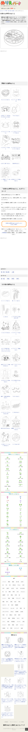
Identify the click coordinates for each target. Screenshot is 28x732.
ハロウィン (20, 486)
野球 (11, 628)
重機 (13, 598)
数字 (19, 614)
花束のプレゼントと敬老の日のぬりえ (5, 365)
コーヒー (22, 624)
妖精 (22, 628)
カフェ (4, 621)
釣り (23, 618)
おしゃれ (12, 608)
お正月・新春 (7, 458)
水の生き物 (7, 545)
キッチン (18, 621)
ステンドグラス (5, 611)
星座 (23, 621)
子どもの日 (7, 470)
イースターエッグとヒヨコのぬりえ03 (5, 413)
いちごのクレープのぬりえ (5, 148)
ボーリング (16, 628)
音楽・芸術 (20, 553)
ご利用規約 (7, 21)
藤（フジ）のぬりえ (16, 300)
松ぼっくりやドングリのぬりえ (16, 365)
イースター (7, 466)
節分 (23, 598)
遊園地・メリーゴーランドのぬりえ (16, 429)
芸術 (8, 621)
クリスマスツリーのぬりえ (16, 333)
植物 (13, 581)
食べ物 (3, 278)
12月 (20, 525)
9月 (7, 521)
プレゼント (23, 591)
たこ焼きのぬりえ (16, 412)
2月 (20, 506)
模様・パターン (7, 561)
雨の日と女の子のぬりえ (5, 428)
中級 (20, 569)
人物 (7, 534)
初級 (7, 569)
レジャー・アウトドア (20, 557)
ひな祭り (20, 462)
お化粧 (21, 611)
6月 (20, 514)
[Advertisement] (14, 66)
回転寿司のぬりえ (16, 163)
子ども (19, 585)
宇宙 (3, 614)
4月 (20, 510)
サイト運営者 (21, 721)
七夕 (7, 478)
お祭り (22, 581)
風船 (9, 618)
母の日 (20, 470)
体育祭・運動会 (7, 486)
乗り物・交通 (20, 545)
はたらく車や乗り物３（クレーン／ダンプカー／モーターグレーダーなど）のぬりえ (5, 350)
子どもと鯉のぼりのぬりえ (16, 381)
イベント (4, 581)
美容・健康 (20, 549)
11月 (7, 525)
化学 (17, 624)
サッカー (4, 624)
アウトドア (18, 598)
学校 (19, 601)
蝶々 (7, 601)
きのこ (18, 618)
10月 (20, 521)
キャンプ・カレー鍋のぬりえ (16, 100)
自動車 (4, 595)
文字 (3, 588)
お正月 (12, 588)
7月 (7, 518)
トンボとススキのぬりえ (5, 332)
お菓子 (8, 588)
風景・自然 (7, 541)
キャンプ (4, 618)
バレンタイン (7, 462)
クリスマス (7, 490)
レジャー (4, 598)
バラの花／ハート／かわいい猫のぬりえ (5, 445)
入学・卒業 (20, 466)
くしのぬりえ (5, 316)
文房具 (4, 628)
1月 (7, 506)
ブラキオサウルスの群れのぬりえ (5, 381)
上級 (13, 272)
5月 (7, 514)
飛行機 (17, 611)
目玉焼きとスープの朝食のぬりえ (16, 180)
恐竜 (11, 601)
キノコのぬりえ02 (16, 444)
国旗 (3, 601)
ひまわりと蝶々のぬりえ (5, 163)
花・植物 (7, 538)
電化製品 (13, 621)
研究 (9, 624)
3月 (7, 510)
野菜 (9, 598)
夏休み (11, 614)
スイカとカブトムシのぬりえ (5, 132)
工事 (16, 595)
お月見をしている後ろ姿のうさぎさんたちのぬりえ (5, 117)
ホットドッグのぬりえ (5, 300)
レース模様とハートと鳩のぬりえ (5, 180)
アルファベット (5, 608)
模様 (9, 591)
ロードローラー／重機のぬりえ (16, 349)
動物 (9, 581)
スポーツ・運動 (7, 557)
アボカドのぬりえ (16, 115)
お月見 (7, 482)
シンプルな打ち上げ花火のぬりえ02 (16, 317)
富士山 (12, 611)
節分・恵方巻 (20, 458)
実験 (13, 624)
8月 (20, 518)
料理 (13, 278)
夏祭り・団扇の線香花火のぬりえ (5, 397)
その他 (20, 561)
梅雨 (20, 474)
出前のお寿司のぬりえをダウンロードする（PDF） (14, 224)
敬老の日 (20, 482)
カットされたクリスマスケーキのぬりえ (16, 132)
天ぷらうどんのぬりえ (5, 99)
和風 (8, 278)
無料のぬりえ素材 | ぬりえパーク (14, 725)
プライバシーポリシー (14, 721)
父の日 (7, 474)
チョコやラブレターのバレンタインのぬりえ (16, 148)
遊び (15, 601)
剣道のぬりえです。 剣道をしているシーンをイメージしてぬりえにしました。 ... (21, 660)
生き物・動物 (20, 541)
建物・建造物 (7, 553)
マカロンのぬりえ (16, 396)
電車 (21, 608)
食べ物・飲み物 (5, 272)
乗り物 (14, 585)
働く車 (7, 549)
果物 (12, 595)
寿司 (17, 278)
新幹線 (13, 618)
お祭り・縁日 (20, 478)
